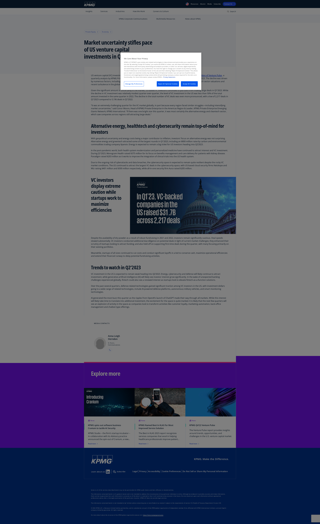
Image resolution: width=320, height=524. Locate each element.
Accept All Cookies (189, 84)
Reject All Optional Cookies (168, 84)
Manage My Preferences (133, 84)
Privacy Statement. (169, 77)
